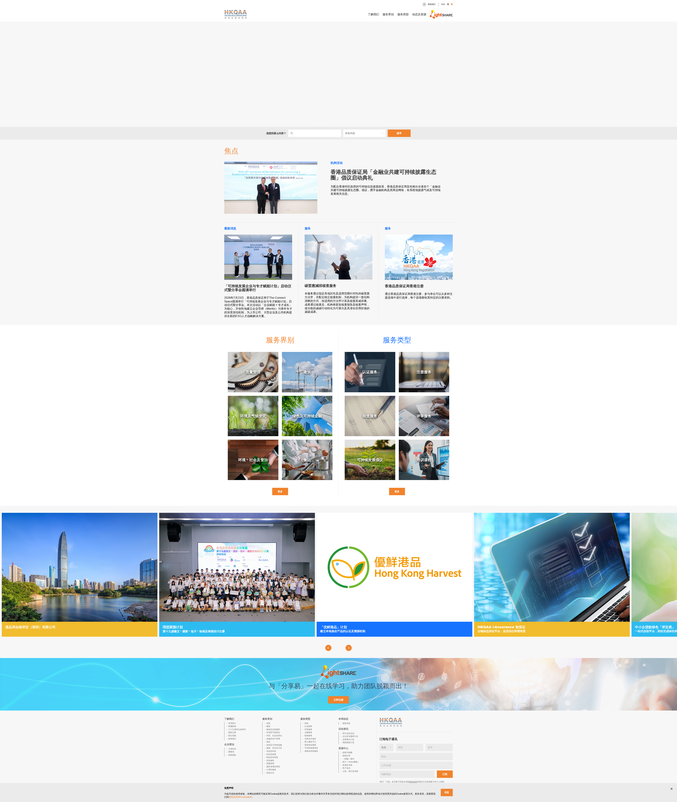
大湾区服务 (271, 770)
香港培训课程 (310, 745)
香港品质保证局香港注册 (404, 286)
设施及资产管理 (273, 739)
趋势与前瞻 (347, 752)
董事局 (231, 752)
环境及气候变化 (273, 732)
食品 (268, 742)
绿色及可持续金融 (274, 745)
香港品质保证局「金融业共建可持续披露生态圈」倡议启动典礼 (383, 175)
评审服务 (308, 729)
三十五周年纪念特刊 (237, 729)
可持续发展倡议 (311, 748)
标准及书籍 (347, 765)
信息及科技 (271, 751)
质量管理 (270, 763)
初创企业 (270, 773)
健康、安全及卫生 (274, 748)
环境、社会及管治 (274, 736)
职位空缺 (232, 736)
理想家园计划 (348, 742)
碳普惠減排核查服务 (320, 286)
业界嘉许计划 (348, 739)
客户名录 (346, 768)
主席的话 (232, 749)
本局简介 (232, 723)
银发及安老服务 (273, 729)
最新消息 (346, 723)
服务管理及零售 (273, 767)
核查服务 (308, 736)
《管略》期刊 (348, 759)
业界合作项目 (310, 739)
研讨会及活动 (348, 733)
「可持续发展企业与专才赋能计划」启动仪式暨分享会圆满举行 (257, 288)
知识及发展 (271, 754)
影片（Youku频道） (351, 762)
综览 (268, 723)
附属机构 (232, 726)
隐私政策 (413, 782)
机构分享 (346, 756)
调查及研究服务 (311, 751)
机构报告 (232, 755)
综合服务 (270, 760)
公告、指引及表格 (350, 771)
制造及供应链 (272, 757)
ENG (443, 4)
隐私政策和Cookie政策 (240, 797)
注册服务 (308, 732)
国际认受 (232, 732)
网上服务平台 (310, 742)
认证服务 (308, 726)
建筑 (268, 726)
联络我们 (432, 4)
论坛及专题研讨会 (350, 736)
